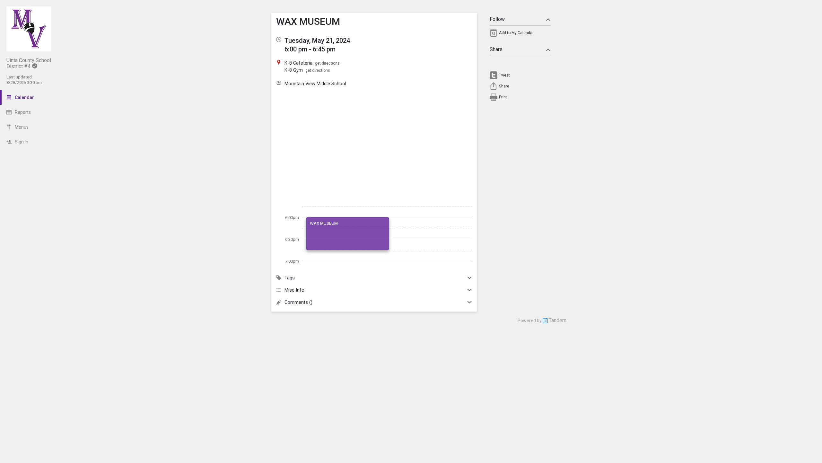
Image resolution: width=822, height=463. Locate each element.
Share (496, 49)
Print (503, 97)
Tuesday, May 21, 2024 (317, 40)
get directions (327, 63)
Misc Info (294, 290)
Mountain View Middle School (315, 83)
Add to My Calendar (516, 33)
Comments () (298, 302)
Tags (289, 278)
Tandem (557, 320)
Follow (497, 19)
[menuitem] (520, 34)
